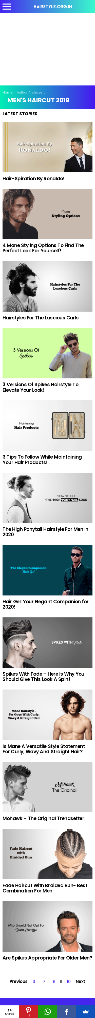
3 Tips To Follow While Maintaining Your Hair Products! (42, 460)
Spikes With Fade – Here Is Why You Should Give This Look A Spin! (43, 677)
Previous (19, 981)
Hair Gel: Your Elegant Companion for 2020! (46, 604)
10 (69, 981)
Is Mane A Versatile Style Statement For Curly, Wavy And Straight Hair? (44, 749)
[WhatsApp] (47, 1011)
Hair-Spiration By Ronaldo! (34, 178)
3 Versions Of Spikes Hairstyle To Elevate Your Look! (40, 387)
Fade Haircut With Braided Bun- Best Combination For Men (45, 888)
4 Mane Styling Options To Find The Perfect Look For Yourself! (43, 248)
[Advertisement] (47, 48)
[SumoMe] (85, 1011)
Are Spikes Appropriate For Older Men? (47, 957)
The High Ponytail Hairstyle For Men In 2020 (45, 532)
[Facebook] (66, 1011)
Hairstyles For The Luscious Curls (41, 317)
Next (80, 981)
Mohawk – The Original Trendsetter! (44, 818)
